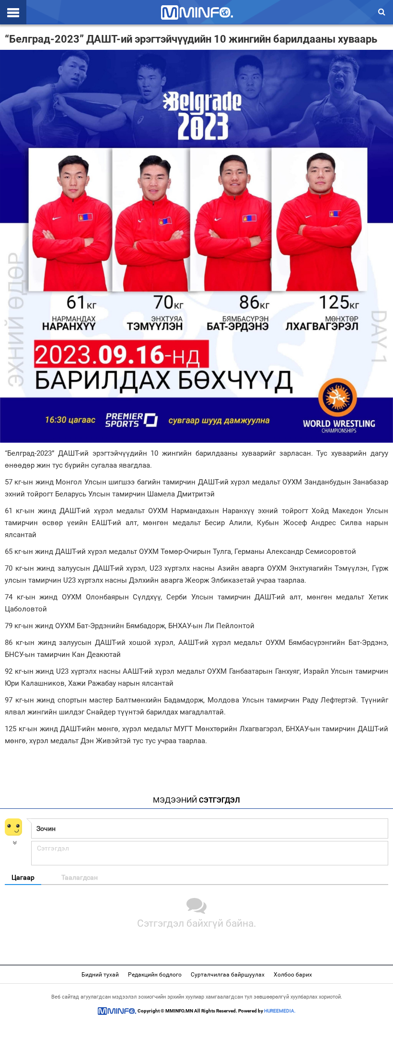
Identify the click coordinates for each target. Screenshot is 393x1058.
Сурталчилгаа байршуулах (228, 974)
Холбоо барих (293, 974)
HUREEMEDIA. (280, 1010)
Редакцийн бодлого (155, 974)
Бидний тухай (100, 974)
